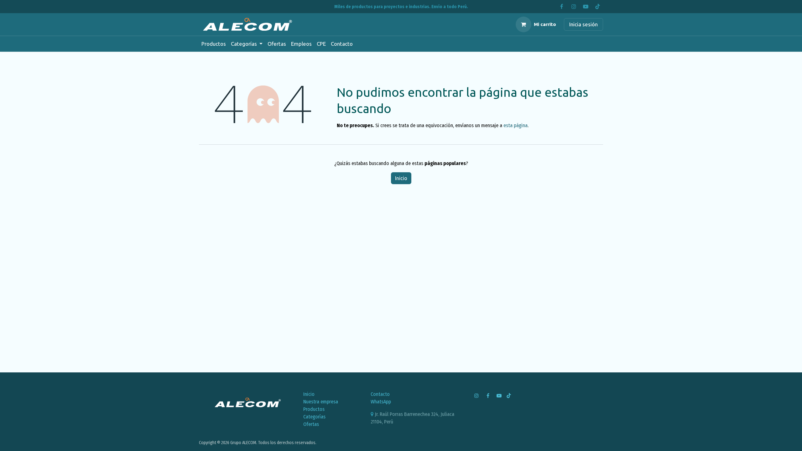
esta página (515, 125)
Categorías (314, 417)
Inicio (401, 178)
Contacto (380, 394)
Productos (314, 409)
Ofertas (311, 424)
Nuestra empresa (320, 402)
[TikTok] (597, 6)
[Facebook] (561, 6)
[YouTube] (585, 6)
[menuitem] (213, 43)
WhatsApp (381, 402)
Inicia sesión (583, 24)
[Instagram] (573, 6)
